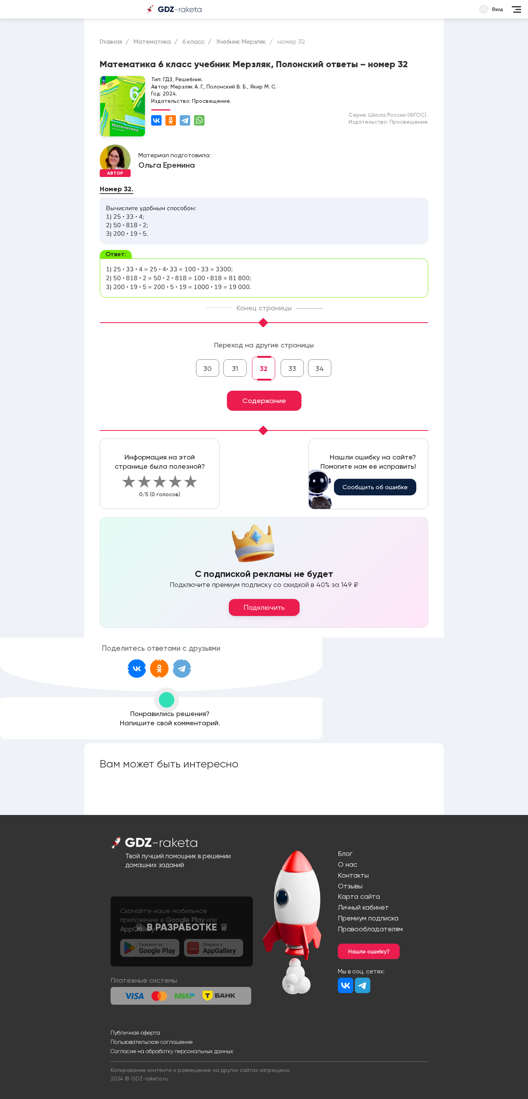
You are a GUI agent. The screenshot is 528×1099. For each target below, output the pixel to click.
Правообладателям (370, 929)
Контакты (353, 875)
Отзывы (350, 886)
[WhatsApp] (199, 120)
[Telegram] (185, 120)
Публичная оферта (135, 1032)
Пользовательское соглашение (151, 1042)
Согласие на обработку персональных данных (172, 1051)
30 (207, 368)
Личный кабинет (363, 907)
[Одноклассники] (170, 120)
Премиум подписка (368, 918)
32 (263, 368)
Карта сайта (359, 896)
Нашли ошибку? (369, 951)
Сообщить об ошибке (375, 487)
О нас (347, 864)
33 (292, 368)
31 (235, 368)
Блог (345, 853)
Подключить (264, 607)
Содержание (264, 400)
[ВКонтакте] (156, 120)
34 (319, 368)
